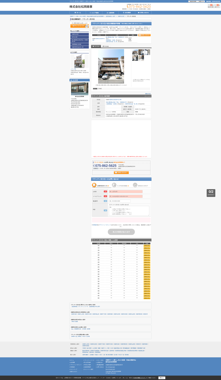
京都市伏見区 (124, 314)
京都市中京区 (88, 314)
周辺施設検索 (100, 364)
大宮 (100, 354)
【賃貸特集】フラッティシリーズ (79, 306)
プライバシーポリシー (105, 225)
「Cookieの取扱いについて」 (139, 377)
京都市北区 (74, 314)
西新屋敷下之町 (141, 348)
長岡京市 (145, 314)
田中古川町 (118, 99)
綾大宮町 (89, 348)
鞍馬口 (80, 336)
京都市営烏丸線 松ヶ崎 (77, 47)
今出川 (84, 336)
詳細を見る (147, 245)
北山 (72, 329)
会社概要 (72, 362)
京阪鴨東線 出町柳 (76, 44)
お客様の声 (99, 362)
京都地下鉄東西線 (94, 350)
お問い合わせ (100, 367)
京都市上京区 (81, 314)
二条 (104, 354)
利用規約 (95, 225)
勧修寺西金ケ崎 (118, 348)
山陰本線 (111, 350)
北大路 (88, 336)
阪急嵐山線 (141, 350)
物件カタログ (73, 371)
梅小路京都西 (109, 354)
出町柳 (113, 40)
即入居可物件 (87, 362)
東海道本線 (85, 352)
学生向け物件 (87, 364)
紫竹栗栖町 (133, 348)
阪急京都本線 (85, 350)
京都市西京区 (139, 314)
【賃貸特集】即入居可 (94, 306)
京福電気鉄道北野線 (132, 350)
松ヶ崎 (115, 41)
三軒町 (84, 348)
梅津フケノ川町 (105, 348)
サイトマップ (73, 369)
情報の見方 (148, 93)
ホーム (72, 360)
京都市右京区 (117, 314)
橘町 (99, 348)
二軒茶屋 (84, 329)
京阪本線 (91, 352)
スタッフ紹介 (100, 360)
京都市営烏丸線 (109, 41)
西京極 (126, 354)
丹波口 (96, 354)
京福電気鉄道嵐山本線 (120, 350)
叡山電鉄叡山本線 (110, 37)
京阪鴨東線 (108, 40)
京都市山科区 (131, 314)
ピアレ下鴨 (73, 69)
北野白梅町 (85, 354)
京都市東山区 (95, 314)
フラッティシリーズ (89, 360)
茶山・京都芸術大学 (119, 37)
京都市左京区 (98, 38)
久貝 (111, 348)
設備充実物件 (87, 367)
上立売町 (95, 348)
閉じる (162, 377)
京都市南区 (110, 314)
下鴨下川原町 (74, 321)
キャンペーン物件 (88, 369)
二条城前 (91, 354)
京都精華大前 (77, 329)
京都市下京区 (103, 314)
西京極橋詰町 (126, 348)
